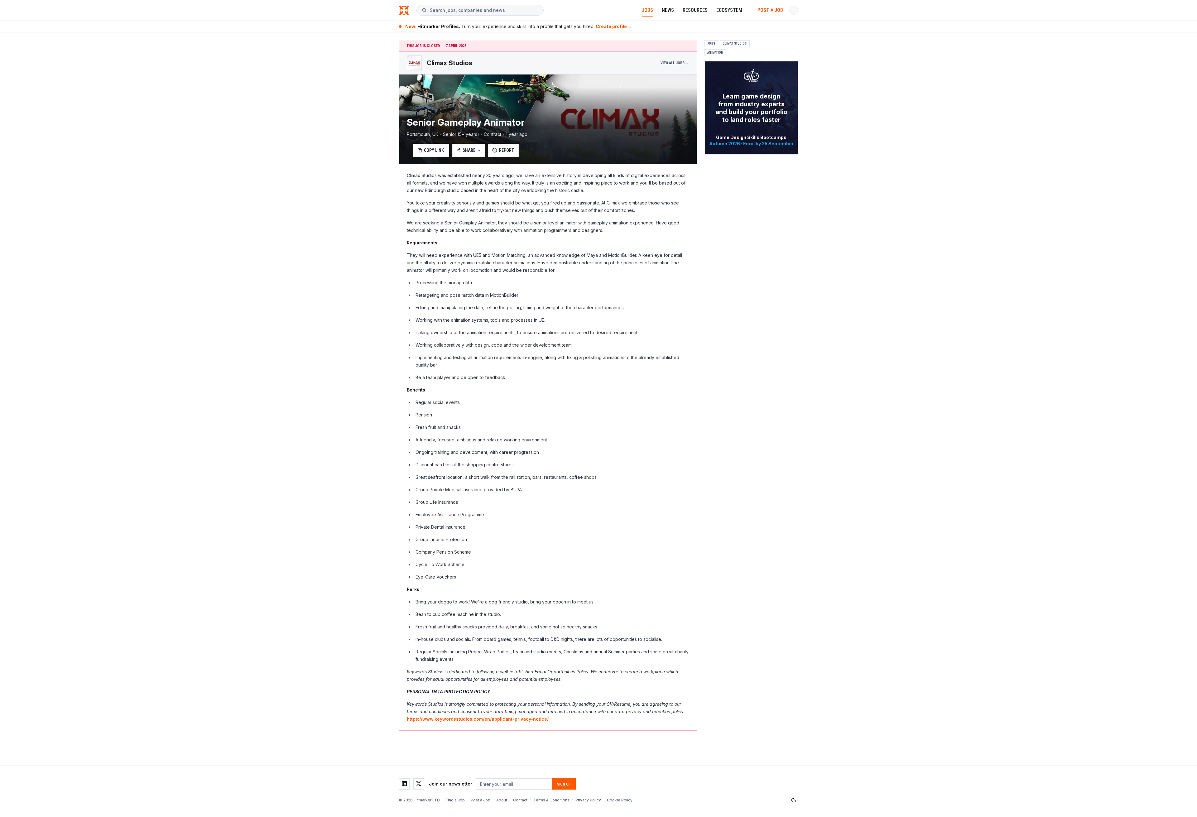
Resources (695, 10)
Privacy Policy (588, 800)
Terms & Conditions (551, 800)
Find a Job (455, 800)
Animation (715, 52)
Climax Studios (735, 43)
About (501, 800)
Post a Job (770, 10)
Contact (520, 800)
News (668, 10)
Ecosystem (729, 10)
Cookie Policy (619, 800)
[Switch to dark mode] (793, 800)
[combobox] (484, 10)
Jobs (647, 10)
